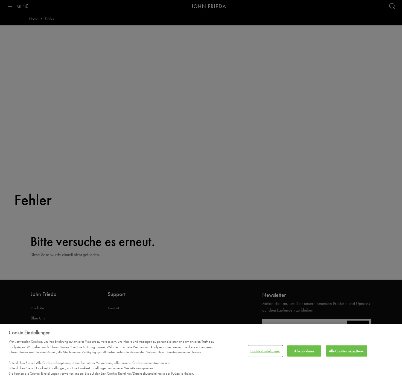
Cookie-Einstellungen (265, 351)
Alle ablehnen (304, 351)
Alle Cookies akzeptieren (346, 351)
